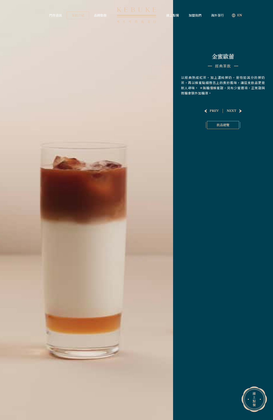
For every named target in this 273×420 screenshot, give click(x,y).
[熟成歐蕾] (210, 111)
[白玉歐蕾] (235, 111)
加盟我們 (195, 15)
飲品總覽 (223, 125)
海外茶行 (217, 15)
